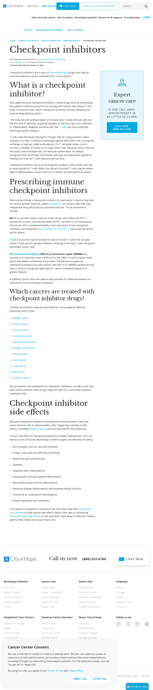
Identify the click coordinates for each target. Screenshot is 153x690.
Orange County (124, 602)
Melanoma (19, 372)
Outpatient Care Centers (19, 617)
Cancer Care (48, 581)
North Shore (10, 637)
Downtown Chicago (14, 623)
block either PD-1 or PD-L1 (54, 229)
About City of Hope (90, 617)
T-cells (62, 127)
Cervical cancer (21, 330)
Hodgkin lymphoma (24, 348)
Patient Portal (86, 587)
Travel (7, 606)
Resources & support (110, 17)
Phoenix (120, 606)
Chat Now (133, 559)
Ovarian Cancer (49, 637)
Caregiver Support (88, 633)
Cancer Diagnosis (50, 597)
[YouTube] (146, 623)
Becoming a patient (86, 17)
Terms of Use (55, 670)
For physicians (132, 17)
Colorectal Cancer (50, 633)
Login (146, 17)
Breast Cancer (49, 623)
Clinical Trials (48, 606)
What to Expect (12, 592)
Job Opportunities (88, 637)
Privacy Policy (75, 670)
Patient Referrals (88, 602)
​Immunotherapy (71, 40)
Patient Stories (86, 628)
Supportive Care (49, 602)
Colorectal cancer (22, 336)
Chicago (120, 592)
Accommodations (13, 597)
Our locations (65, 17)
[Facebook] (118, 623)
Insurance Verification (90, 597)
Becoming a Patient (16, 581)
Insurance (9, 587)
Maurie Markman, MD (18, 62)
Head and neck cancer (25, 342)
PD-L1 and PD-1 (76, 30)
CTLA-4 (27, 30)
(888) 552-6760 (49, 6)
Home (12, 40)
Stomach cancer (21, 378)
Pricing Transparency (90, 606)
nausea (42, 428)
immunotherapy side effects (25, 516)
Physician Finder (87, 592)
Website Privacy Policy (127, 675)
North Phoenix (12, 633)
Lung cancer (19, 366)
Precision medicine (51, 40)
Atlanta (120, 587)
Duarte (120, 597)
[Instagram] (137, 623)
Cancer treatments (28, 40)
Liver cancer (19, 360)
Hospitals (122, 581)
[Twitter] (128, 623)
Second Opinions (13, 602)
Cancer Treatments (51, 592)
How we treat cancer (44, 17)
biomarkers (54, 203)
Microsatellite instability (49, 30)
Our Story (84, 623)
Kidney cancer (20, 354)
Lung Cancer (48, 628)
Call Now (122, 127)
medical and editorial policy (51, 59)
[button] (146, 6)
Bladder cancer (21, 318)
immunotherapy (59, 72)
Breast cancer (20, 324)
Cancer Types (48, 587)
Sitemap (145, 675)
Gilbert (7, 628)
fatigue (33, 428)
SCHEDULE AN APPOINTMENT (99, 6)
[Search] (135, 6)
